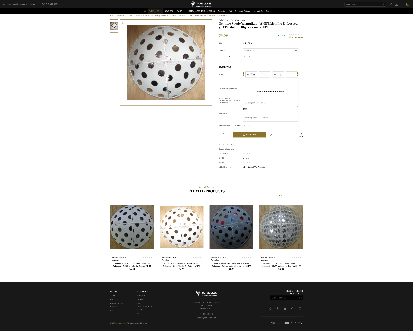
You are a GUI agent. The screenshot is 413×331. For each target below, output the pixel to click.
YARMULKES (154, 11)
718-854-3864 (206, 314)
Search (383, 4)
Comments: (225, 113)
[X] (270, 308)
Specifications (226, 144)
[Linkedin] (285, 308)
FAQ (230, 11)
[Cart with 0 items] (408, 4)
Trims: (222, 50)
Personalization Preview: (228, 88)
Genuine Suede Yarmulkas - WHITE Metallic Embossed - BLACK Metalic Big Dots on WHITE (132, 264)
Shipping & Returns (242, 11)
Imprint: (224, 98)
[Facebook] (277, 308)
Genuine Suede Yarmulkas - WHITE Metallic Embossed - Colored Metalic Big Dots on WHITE (231, 264)
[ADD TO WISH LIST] (270, 134)
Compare (390, 4)
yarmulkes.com (120, 323)
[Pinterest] (292, 308)
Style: (221, 74)
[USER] (397, 4)
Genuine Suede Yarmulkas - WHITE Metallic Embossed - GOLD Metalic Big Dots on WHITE (181, 264)
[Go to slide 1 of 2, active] (279, 195)
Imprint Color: (224, 57)
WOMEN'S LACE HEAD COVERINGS (201, 11)
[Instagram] (300, 308)
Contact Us (258, 11)
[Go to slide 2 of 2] (281, 195)
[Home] (145, 10)
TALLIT (179, 11)
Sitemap (144, 323)
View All (138, 313)
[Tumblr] (302, 313)
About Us (221, 11)
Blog (267, 11)
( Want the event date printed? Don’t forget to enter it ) (230, 101)
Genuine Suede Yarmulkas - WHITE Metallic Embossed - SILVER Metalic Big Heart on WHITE (281, 264)
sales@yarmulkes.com (207, 317)
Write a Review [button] (297, 37)
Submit (300, 298)
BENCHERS (169, 11)
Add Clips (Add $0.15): (230, 126)
